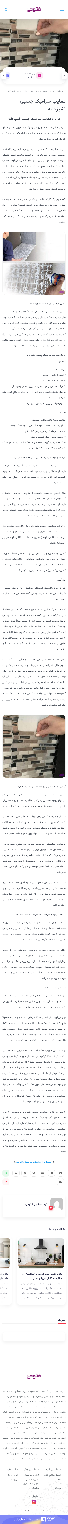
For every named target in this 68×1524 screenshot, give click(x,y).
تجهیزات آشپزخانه (52, 1475)
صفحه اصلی (61, 91)
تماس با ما (13, 1475)
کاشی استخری (32, 1479)
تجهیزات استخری (31, 1483)
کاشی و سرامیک (31, 1475)
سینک (58, 1488)
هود (59, 1479)
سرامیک (35, 1488)
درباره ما (14, 1479)
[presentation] (64, 75)
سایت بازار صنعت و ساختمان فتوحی (34, 1162)
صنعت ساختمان (45, 91)
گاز (60, 1483)
